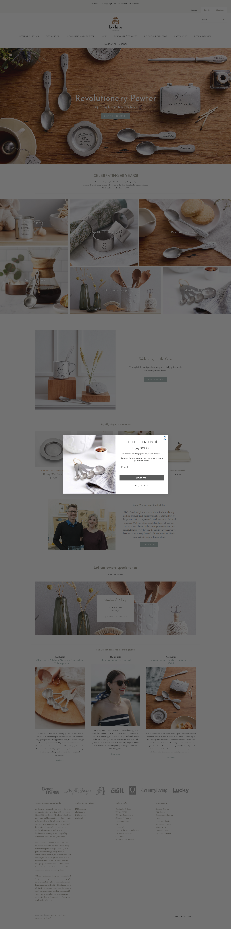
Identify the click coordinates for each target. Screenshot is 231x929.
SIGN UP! (141, 478)
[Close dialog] (164, 438)
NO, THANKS (141, 486)
